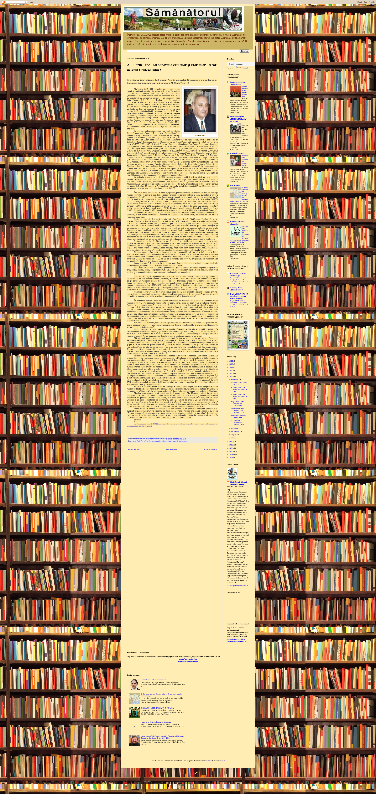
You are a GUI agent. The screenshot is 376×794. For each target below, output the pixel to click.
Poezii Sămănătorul (237, 153)
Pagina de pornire (172, 449)
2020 (231, 370)
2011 (231, 457)
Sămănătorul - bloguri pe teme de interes (238, 483)
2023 (231, 364)
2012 (231, 454)
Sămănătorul (235, 185)
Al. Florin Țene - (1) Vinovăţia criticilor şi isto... (239, 389)
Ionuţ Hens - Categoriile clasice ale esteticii (156, 722)
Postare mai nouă (134, 449)
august (234, 434)
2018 (231, 377)
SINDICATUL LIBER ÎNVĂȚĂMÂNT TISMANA (157, 708)
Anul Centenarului (151, 441)
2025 (231, 361)
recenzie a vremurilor (180, 441)
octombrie (235, 428)
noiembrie (235, 379)
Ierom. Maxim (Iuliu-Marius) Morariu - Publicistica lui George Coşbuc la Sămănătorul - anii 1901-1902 (162, 737)
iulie (232, 438)
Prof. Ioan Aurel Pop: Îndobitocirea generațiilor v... (238, 403)
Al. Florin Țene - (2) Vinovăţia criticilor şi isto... (239, 396)
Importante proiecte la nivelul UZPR (238, 416)
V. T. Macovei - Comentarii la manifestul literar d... (239, 422)
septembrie (235, 431)
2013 (231, 451)
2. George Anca (236, 288)
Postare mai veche (210, 449)
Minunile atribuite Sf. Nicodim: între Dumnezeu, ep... (238, 410)
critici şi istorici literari (165, 441)
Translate (245, 68)
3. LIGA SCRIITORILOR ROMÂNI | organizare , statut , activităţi (239, 296)
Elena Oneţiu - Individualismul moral (153, 680)
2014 (231, 448)
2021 (231, 367)
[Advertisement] (180, 754)
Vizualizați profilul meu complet (238, 585)
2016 (231, 442)
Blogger (222, 761)
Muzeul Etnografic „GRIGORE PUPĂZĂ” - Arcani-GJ (239, 119)
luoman (208, 761)
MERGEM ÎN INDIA (236, 290)
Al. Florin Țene (139, 441)
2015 (231, 445)
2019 (231, 374)
